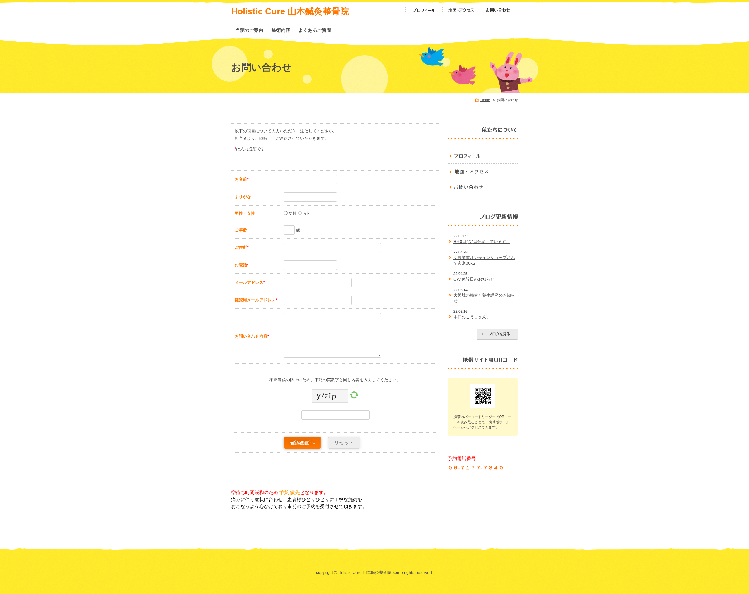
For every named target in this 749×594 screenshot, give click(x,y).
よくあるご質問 (314, 30)
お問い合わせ (499, 10)
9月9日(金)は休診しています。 (481, 241)
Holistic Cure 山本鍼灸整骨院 (290, 11)
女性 (306, 213)
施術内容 (281, 30)
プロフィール (424, 10)
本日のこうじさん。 (471, 317)
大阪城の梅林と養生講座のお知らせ (484, 298)
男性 (292, 213)
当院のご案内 (249, 30)
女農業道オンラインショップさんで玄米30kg (484, 260)
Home (485, 100)
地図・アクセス (461, 10)
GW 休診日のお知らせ (473, 279)
